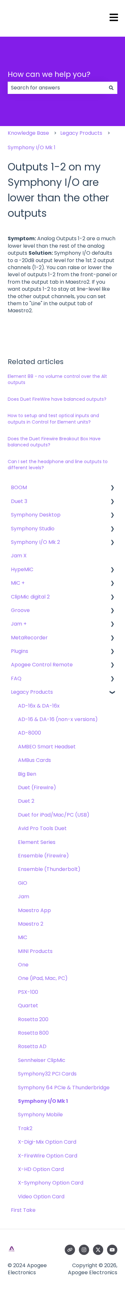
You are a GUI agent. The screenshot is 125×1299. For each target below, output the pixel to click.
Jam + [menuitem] (19, 623)
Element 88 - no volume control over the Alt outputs (57, 379)
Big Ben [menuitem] (27, 774)
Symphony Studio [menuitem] (32, 528)
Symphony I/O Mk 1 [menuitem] (43, 1101)
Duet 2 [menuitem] (26, 801)
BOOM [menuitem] (19, 487)
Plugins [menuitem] (19, 651)
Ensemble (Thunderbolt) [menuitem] (49, 869)
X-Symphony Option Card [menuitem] (50, 1182)
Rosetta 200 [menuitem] (33, 1019)
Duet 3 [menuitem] (19, 501)
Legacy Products (81, 133)
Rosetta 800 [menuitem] (33, 1033)
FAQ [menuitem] (16, 678)
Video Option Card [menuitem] (41, 1196)
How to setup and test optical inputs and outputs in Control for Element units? (53, 418)
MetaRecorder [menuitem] (29, 637)
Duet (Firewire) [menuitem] (37, 787)
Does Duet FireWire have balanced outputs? (57, 399)
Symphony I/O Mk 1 (31, 147)
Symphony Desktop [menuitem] (36, 514)
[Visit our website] (70, 1250)
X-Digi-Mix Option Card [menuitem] (47, 1142)
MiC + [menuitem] (18, 583)
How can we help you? (49, 74)
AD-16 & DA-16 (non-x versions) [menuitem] (58, 719)
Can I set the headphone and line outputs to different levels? (58, 464)
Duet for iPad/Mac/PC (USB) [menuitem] (53, 815)
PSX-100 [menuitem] (28, 992)
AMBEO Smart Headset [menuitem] (47, 746)
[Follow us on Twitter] (98, 1250)
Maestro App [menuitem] (34, 910)
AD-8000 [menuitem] (29, 732)
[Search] (111, 88)
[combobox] (56, 88)
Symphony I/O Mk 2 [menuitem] (35, 542)
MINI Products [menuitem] (35, 951)
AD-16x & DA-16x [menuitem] (39, 705)
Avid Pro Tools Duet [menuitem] (42, 828)
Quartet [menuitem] (28, 1005)
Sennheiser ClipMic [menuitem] (41, 1060)
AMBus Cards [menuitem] (34, 760)
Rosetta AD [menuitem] (32, 1046)
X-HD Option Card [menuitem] (41, 1169)
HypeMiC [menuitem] (22, 569)
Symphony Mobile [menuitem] (40, 1114)
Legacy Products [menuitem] (32, 692)
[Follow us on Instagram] (84, 1250)
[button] (112, 488)
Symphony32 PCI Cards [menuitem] (47, 1073)
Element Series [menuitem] (36, 842)
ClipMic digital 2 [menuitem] (30, 596)
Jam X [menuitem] (19, 555)
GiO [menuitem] (22, 883)
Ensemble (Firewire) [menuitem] (43, 855)
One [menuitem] (23, 964)
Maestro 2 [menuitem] (30, 924)
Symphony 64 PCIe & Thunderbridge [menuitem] (64, 1087)
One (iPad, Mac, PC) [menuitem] (43, 978)
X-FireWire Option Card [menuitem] (47, 1155)
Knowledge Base (28, 133)
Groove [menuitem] (20, 610)
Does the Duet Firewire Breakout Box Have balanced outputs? (54, 441)
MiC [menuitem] (22, 937)
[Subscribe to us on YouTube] (112, 1250)
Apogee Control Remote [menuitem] (42, 664)
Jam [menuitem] (23, 896)
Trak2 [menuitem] (25, 1128)
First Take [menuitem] (23, 1210)
